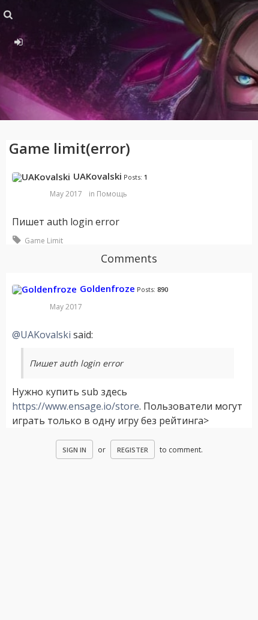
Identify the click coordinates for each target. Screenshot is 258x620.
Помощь (112, 194)
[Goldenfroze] (44, 289)
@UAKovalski (41, 334)
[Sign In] (16, 40)
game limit (44, 241)
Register (132, 449)
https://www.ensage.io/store (75, 406)
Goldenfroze (107, 288)
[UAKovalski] (41, 177)
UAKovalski (97, 176)
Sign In (74, 449)
